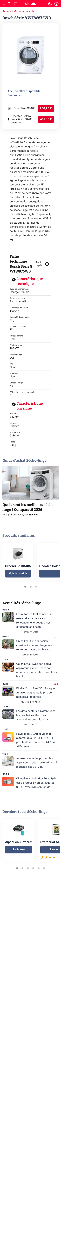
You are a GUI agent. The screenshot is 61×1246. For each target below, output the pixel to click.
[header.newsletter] (16, 4)
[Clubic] (30, 4)
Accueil (6, 11)
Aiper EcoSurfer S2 (18, 842)
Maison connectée (25, 11)
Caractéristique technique (29, 281)
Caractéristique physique (29, 405)
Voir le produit (18, 573)
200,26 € (46, 108)
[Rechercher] (9, 4)
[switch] (50, 4)
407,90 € (46, 119)
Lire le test (18, 849)
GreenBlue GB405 (18, 566)
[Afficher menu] (4, 4)
